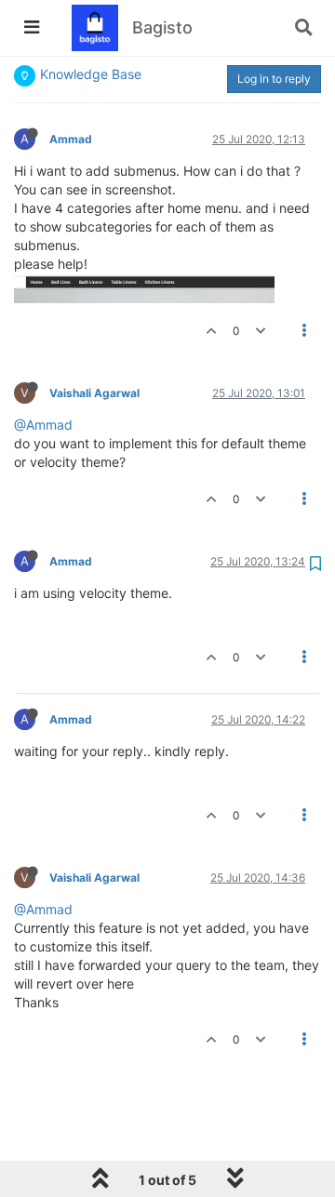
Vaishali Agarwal (94, 393)
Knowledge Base (90, 74)
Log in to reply (274, 79)
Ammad (70, 139)
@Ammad (43, 424)
